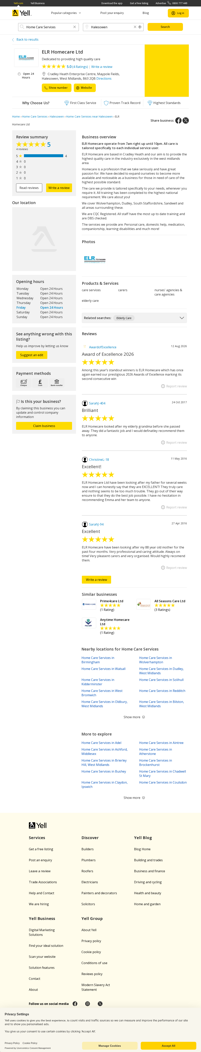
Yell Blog (143, 837)
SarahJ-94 (96, 524)
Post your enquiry (112, 13)
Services (37, 837)
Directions (103, 78)
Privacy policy (91, 941)
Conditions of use (94, 963)
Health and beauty (147, 893)
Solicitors (88, 904)
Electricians (89, 882)
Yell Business (38, 3)
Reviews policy (91, 974)
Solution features (42, 967)
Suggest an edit (31, 355)
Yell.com (18, 3)
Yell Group (92, 918)
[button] (74, 27)
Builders (87, 849)
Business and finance (149, 871)
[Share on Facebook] (178, 120)
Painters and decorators (99, 893)
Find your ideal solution (46, 945)
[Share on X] (186, 120)
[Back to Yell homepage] (22, 13)
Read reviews (29, 188)
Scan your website (42, 956)
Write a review (101, 67)
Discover (90, 837)
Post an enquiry (40, 860)
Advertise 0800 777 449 (171, 3)
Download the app (111, 3)
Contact (34, 978)
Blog (146, 13)
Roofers (87, 871)
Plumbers (88, 860)
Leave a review (39, 871)
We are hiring (39, 904)
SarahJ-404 (97, 403)
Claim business (44, 426)
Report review (176, 386)
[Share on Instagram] (87, 1003)
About (33, 989)
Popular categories (64, 13)
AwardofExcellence (102, 347)
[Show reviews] (31, 145)
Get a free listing (139, 3)
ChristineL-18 (99, 459)
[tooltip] (140, 27)
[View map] (44, 239)
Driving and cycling (148, 882)
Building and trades (148, 860)
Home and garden (147, 904)
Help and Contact (41, 893)
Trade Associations (43, 882)
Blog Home (142, 849)
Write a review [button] (58, 188)
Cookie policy (91, 952)
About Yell (88, 930)
